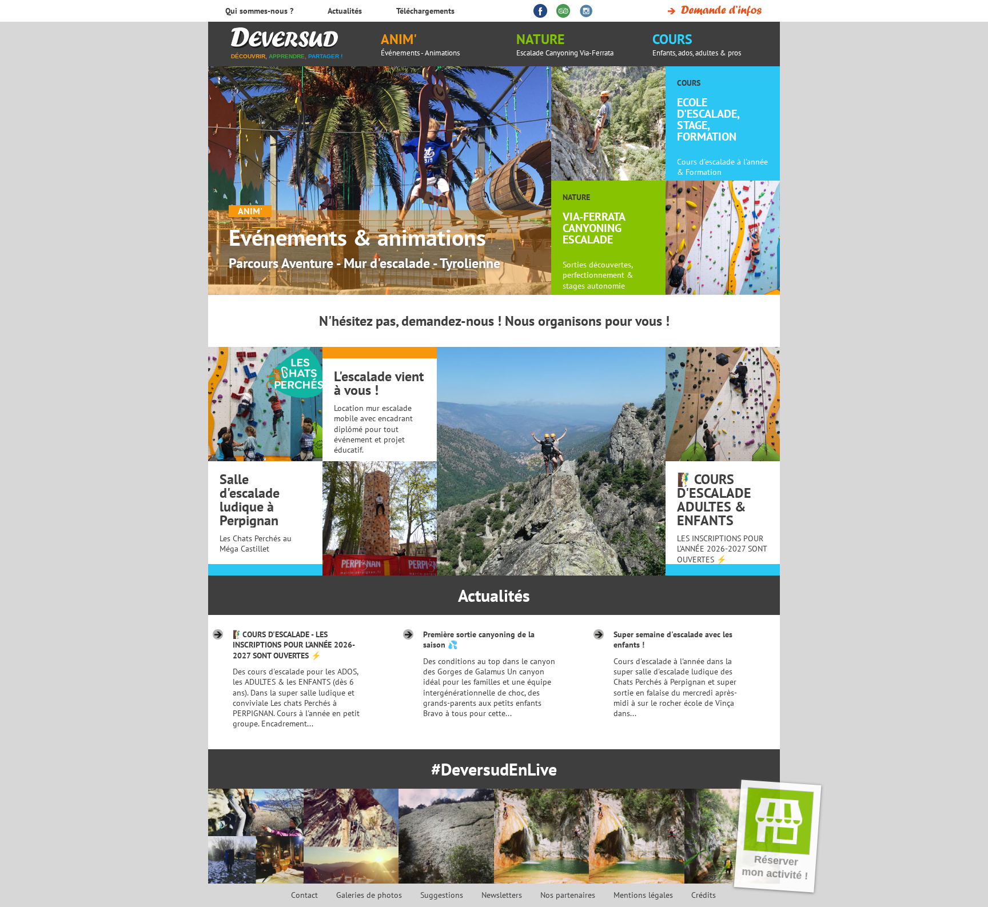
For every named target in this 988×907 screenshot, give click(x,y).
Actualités (494, 595)
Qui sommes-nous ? (259, 11)
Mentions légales (643, 895)
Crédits (703, 895)
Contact (304, 895)
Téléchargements (425, 11)
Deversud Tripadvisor (563, 10)
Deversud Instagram (586, 10)
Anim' (420, 44)
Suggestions (441, 895)
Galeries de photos (369, 895)
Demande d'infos (713, 11)
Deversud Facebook (540, 10)
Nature (564, 44)
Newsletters (501, 895)
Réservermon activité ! (775, 867)
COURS (696, 44)
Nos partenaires (567, 895)
